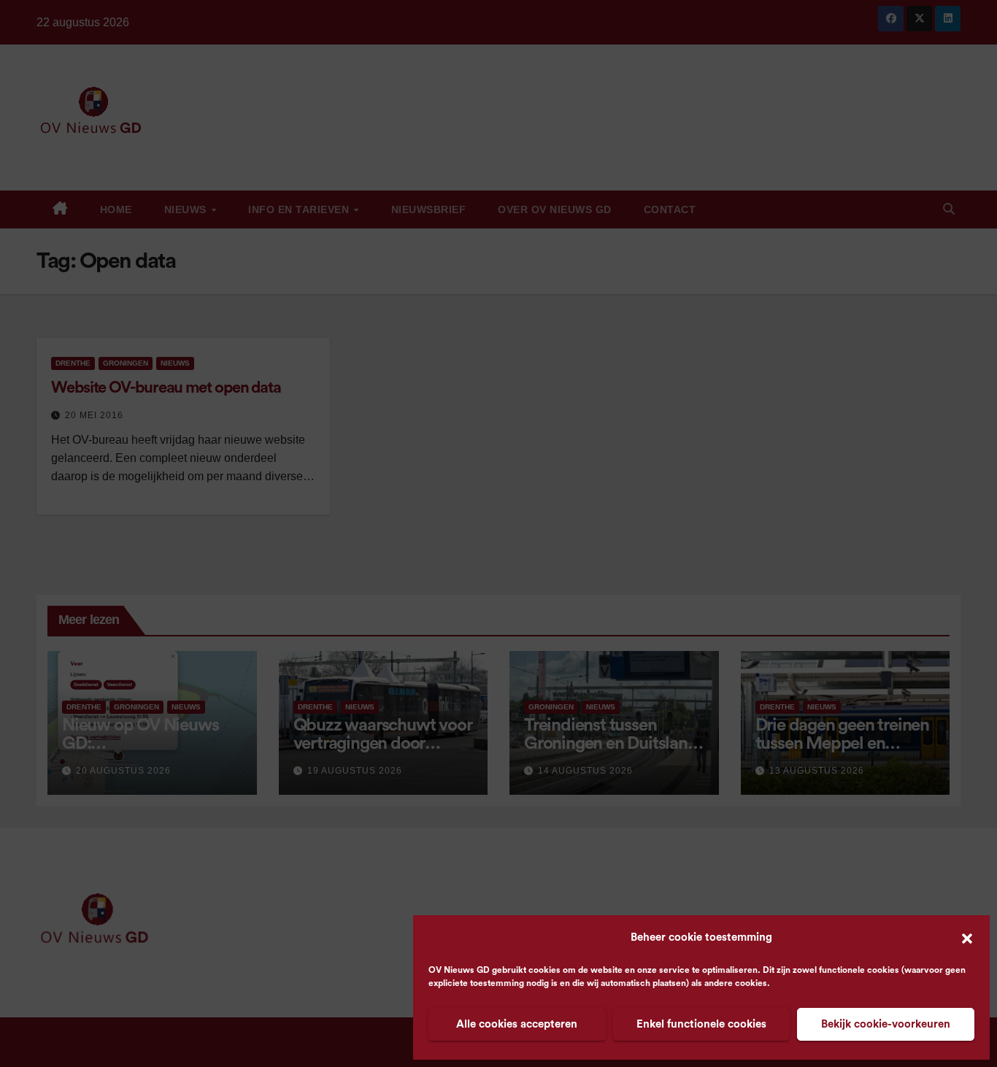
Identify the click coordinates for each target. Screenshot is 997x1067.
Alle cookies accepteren (516, 1024)
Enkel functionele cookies (701, 1024)
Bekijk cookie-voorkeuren (885, 1024)
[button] (967, 938)
